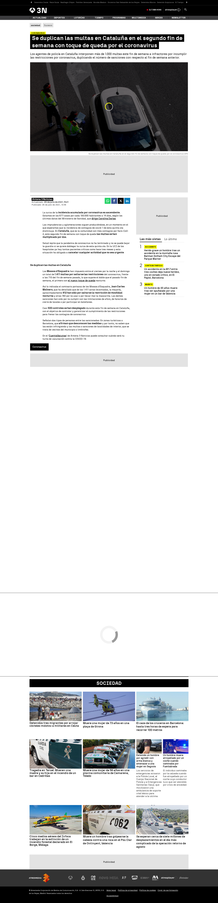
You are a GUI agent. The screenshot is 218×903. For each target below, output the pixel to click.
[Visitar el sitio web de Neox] (93, 878)
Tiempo (99, 17)
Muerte (148, 285)
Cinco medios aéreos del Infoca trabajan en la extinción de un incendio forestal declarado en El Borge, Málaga (51, 840)
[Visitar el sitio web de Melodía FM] (155, 878)
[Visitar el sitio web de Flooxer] (183, 878)
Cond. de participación (168, 890)
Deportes (59, 17)
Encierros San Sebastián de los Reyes (124, 2)
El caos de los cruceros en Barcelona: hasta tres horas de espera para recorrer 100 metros (160, 727)
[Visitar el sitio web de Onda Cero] (134, 878)
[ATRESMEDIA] (39, 878)
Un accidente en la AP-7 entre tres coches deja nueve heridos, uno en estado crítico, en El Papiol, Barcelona (162, 273)
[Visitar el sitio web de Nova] (103, 878)
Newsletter (179, 17)
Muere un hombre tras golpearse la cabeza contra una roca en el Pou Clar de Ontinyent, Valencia (107, 840)
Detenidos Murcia (148, 2)
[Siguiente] (186, 2)
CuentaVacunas (57, 335)
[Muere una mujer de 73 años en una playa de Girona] (109, 706)
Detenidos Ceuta (41, 2)
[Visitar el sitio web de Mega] (114, 878)
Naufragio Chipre (67, 2)
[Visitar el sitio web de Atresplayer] (169, 878)
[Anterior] (31, 2)
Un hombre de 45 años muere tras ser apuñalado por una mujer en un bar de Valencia (160, 291)
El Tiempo (179, 2)
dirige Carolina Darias (104, 218)
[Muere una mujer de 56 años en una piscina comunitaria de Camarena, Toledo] (109, 754)
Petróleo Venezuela (84, 2)
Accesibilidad (112, 896)
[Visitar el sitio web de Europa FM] (144, 878)
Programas (119, 17)
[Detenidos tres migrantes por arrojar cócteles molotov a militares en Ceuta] (56, 706)
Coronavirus (39, 346)
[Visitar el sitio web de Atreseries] (124, 878)
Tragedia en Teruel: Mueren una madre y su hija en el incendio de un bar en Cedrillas (53, 773)
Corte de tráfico (154, 266)
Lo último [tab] (170, 239)
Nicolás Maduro (99, 2)
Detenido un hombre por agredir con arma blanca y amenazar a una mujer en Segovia (147, 761)
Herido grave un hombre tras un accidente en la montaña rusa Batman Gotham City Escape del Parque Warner (162, 254)
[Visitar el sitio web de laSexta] (83, 878)
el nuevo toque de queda (81, 280)
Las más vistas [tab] (150, 239)
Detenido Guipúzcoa (165, 2)
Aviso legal (111, 890)
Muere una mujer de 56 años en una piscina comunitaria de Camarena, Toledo (106, 773)
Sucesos (48, 25)
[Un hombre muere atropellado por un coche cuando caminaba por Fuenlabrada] (175, 746)
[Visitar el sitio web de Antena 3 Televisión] (72, 878)
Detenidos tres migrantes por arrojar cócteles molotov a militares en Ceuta (54, 724)
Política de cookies (147, 890)
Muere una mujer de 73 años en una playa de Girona (106, 725)
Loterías (79, 17)
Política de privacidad (128, 890)
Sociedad (109, 683)
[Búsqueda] (185, 10)
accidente (150, 247)
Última (155, 10)
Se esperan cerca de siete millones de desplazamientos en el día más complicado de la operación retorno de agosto (161, 841)
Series (159, 17)
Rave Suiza (54, 2)
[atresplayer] (173, 10)
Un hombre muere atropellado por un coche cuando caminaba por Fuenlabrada (173, 761)
